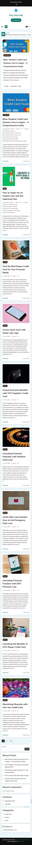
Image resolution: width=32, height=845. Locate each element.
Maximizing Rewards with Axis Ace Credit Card (15, 706)
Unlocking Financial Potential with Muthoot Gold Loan (14, 456)
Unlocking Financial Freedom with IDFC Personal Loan (12, 583)
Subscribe (17, 20)
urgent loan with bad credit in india (11, 210)
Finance (5, 262)
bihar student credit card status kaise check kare (15, 141)
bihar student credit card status (10, 139)
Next (11, 741)
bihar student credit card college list (12, 133)
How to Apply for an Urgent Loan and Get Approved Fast (13, 195)
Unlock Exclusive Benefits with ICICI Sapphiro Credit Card (15, 393)
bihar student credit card (9, 131)
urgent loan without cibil (9, 212)
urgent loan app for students (10, 206)
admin (6, 86)
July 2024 (8, 804)
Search (4, 746)
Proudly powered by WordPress (22, 839)
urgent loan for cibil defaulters (10, 208)
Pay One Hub (16, 15)
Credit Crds (7, 55)
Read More (5, 161)
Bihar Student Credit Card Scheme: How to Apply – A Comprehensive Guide (15, 63)
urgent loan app (13, 204)
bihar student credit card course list (12, 135)
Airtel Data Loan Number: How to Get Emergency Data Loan (15, 520)
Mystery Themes (21, 841)
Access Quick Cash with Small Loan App (14, 331)
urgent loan (5, 204)
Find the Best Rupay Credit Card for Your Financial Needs (16, 269)
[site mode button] (26, 26)
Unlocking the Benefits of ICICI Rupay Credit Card (15, 645)
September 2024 (10, 801)
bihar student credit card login (10, 137)
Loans (4, 188)
